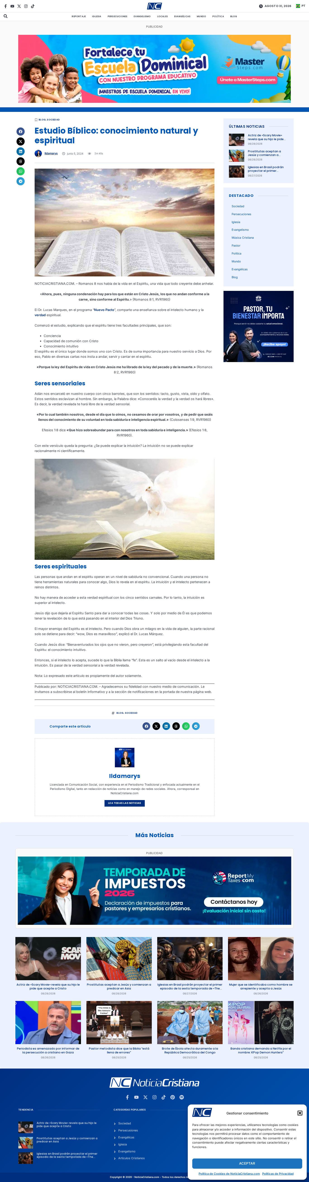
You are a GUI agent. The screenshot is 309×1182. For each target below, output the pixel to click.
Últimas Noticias (246, 126)
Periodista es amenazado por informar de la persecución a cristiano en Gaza (48, 1050)
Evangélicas (182, 16)
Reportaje (79, 16)
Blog (233, 16)
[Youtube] (12, 6)
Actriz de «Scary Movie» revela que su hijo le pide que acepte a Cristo (266, 139)
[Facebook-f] (5, 6)
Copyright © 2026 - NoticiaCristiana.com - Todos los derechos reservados (154, 1177)
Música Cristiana (243, 237)
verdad (40, 315)
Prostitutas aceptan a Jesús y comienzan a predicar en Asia (264, 155)
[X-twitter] (19, 6)
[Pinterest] (172, 1097)
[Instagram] (26, 6)
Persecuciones (118, 16)
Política (218, 16)
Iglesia (96, 16)
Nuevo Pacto (104, 310)
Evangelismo (142, 16)
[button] (300, 1113)
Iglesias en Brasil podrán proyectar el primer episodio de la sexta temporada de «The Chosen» (189, 988)
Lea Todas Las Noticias (124, 803)
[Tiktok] (33, 6)
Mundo (201, 16)
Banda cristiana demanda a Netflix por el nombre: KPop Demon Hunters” (261, 1050)
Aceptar (247, 1163)
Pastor (236, 245)
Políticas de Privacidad (278, 1173)
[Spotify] (181, 1097)
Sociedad (53, 119)
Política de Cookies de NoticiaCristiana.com (229, 1173)
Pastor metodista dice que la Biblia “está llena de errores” (119, 1050)
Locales (162, 16)
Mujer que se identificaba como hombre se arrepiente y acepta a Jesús (260, 986)
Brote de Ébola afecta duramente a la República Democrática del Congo (190, 1050)
